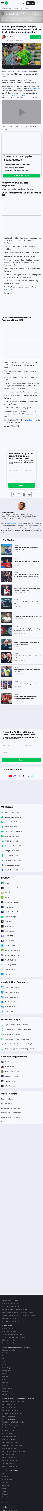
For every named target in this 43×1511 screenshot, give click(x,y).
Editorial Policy (7, 1479)
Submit (21, 485)
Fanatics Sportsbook (11, 888)
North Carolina (7, 1388)
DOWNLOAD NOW (21, 176)
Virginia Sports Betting (12, 841)
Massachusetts (7, 1382)
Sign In (38, 3)
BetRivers (8, 921)
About (4, 1473)
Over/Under (8, 1062)
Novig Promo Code (8, 1419)
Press (4, 1488)
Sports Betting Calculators (15, 982)
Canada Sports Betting (12, 865)
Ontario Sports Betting (12, 870)
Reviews (5, 878)
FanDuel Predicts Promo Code (12, 1413)
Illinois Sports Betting (11, 826)
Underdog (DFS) (10, 926)
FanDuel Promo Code (9, 1431)
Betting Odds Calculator (12, 987)
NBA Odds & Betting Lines (10, 1306)
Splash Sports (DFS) (11, 965)
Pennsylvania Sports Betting (14, 831)
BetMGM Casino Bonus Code (10, 1108)
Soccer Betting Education (14, 1056)
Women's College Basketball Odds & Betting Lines (18, 1315)
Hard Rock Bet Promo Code (11, 1440)
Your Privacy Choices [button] (9, 1503)
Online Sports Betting (12, 812)
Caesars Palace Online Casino (11, 1113)
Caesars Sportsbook (11, 902)
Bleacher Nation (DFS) (12, 955)
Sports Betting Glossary (12, 1034)
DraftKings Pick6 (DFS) (12, 950)
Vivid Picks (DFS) (10, 960)
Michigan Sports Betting (12, 851)
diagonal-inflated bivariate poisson (20, 95)
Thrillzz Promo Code (8, 1463)
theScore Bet (9, 907)
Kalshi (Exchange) (10, 917)
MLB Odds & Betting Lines (10, 1318)
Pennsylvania (6, 1370)
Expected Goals (10, 1081)
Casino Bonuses (6, 1103)
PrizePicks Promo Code (10, 1466)
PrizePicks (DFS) (10, 931)
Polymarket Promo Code (10, 1410)
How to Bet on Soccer (12, 1071)
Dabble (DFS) (9, 936)
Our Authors (6, 1476)
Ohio (3, 1379)
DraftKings (8, 289)
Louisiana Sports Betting (13, 822)
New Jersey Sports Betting (13, 846)
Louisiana (5, 1356)
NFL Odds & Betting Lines (10, 1303)
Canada (5, 1394)
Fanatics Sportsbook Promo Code (13, 1401)
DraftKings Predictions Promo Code (13, 1422)
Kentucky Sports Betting (13, 860)
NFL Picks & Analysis (9, 1328)
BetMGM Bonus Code (9, 1404)
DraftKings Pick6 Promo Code (12, 1445)
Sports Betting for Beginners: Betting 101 (18, 1029)
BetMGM (7, 892)
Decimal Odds (9, 1067)
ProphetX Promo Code (9, 1425)
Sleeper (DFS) (9, 941)
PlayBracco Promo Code (10, 1460)
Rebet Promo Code (8, 1457)
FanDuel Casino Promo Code (10, 1117)
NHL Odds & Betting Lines (10, 1321)
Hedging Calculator (11, 1002)
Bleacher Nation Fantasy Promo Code (14, 1451)
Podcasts (5, 1494)
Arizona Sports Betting (12, 855)
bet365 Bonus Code (9, 1407)
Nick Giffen (10, 37)
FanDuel (29, 420)
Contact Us (6, 1500)
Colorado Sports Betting (12, 836)
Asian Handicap (10, 1086)
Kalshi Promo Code (8, 1416)
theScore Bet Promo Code (10, 1434)
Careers (5, 1482)
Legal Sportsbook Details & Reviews (16, 1025)
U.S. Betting (7, 807)
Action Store (6, 1485)
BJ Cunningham (34, 88)
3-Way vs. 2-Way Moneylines (14, 1076)
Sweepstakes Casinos (8, 1122)
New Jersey (6, 1368)
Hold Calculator (10, 1007)
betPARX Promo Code (9, 1437)
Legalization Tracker (8, 1350)
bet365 (7, 883)
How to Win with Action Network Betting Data (19, 1044)
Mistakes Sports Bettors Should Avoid (17, 1039)
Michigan (5, 1376)
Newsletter (6, 1497)
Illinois (4, 1373)
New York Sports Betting (13, 817)
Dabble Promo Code (9, 1448)
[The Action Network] (6, 3)
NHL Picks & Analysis (9, 1343)
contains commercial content (14, 523)
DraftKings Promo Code (10, 1428)
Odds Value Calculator (12, 992)
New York (5, 1353)
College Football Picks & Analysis (13, 1334)
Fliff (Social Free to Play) (13, 912)
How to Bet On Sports (12, 1019)
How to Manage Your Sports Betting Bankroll (19, 1049)
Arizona (4, 1362)
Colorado (5, 1365)
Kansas (4, 1385)
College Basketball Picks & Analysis (13, 1337)
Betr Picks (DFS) (10, 945)
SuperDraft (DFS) (10, 969)
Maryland (5, 1359)
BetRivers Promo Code (9, 1442)
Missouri (5, 1391)
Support (5, 1491)
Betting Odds (9, 1011)
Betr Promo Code (8, 1454)
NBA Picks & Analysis (9, 1331)
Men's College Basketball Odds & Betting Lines (17, 1312)
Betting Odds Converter (12, 997)
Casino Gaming (9, 1094)
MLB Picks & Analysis (9, 1340)
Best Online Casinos (7, 1099)
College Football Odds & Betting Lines (14, 1309)
